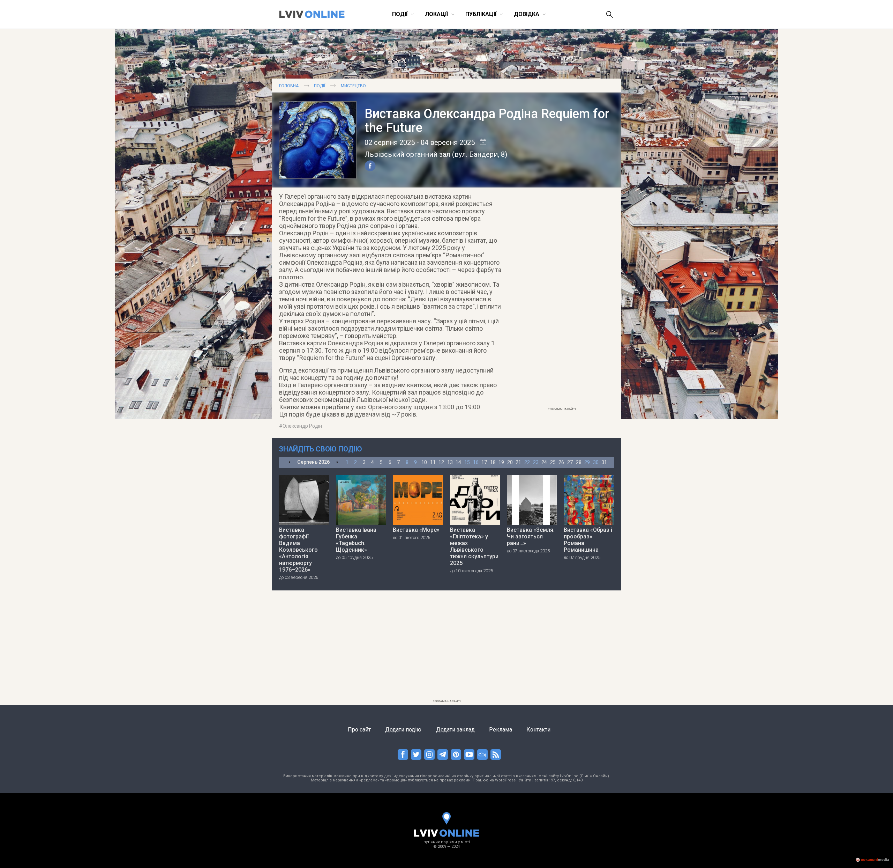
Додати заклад (455, 729)
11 (433, 462)
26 (561, 462)
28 (578, 462)
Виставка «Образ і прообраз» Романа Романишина (588, 540)
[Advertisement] (561, 299)
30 (596, 462)
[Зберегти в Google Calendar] (480, 142)
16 (476, 462)
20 (510, 462)
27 (570, 462)
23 (536, 462)
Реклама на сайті (562, 409)
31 (604, 462)
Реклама (500, 729)
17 (484, 462)
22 (527, 462)
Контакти (538, 729)
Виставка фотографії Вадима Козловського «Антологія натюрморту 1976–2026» (298, 550)
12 (441, 462)
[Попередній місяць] (289, 462)
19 (501, 462)
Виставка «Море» (416, 530)
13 (450, 462)
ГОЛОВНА (289, 85)
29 (587, 462)
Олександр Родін (302, 426)
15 (467, 462)
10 (424, 462)
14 (458, 462)
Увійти (525, 780)
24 (544, 462)
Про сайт (359, 729)
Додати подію (403, 729)
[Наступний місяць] (337, 462)
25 (553, 462)
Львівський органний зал (407, 154)
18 (493, 462)
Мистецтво (353, 85)
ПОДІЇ (319, 85)
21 (518, 462)
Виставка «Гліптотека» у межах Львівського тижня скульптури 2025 (474, 546)
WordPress (505, 780)
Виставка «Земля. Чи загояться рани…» (531, 536)
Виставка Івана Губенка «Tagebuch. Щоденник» (356, 540)
